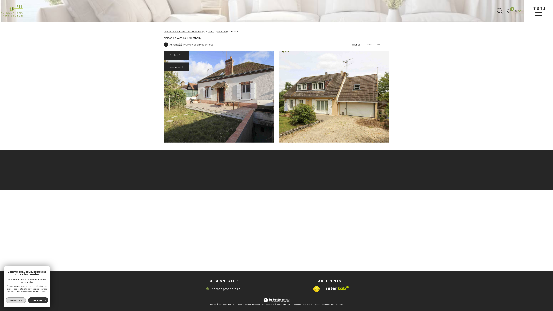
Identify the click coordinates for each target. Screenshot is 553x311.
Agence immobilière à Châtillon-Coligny (184, 31)
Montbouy (222, 31)
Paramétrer (16, 300)
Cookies (339, 304)
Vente (211, 31)
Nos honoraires (268, 304)
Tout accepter (38, 300)
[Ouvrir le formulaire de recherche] (499, 11)
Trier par (356, 44)
